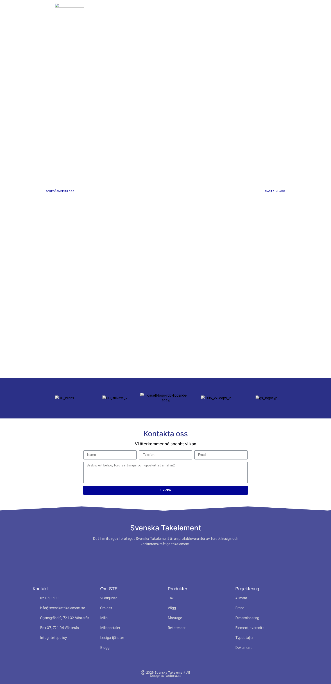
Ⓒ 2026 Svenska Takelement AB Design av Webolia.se (165, 673)
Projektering (209, 11)
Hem (128, 11)
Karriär (238, 11)
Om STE (147, 11)
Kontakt (264, 11)
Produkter (176, 11)
